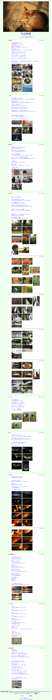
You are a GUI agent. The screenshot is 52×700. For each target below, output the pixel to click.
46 (36, 692)
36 (21, 692)
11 (25, 691)
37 (22, 692)
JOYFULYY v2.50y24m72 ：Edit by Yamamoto (26, 698)
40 (27, 692)
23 (43, 691)
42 (30, 692)
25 (46, 691)
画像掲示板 (27, 36)
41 (28, 692)
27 (49, 691)
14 (29, 691)
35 (19, 692)
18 (35, 691)
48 (39, 692)
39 (25, 692)
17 (34, 691)
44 (33, 692)
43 (31, 692)
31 (13, 692)
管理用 (31, 36)
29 (10, 692)
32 (15, 692)
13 (28, 691)
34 (18, 692)
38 (24, 692)
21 (40, 691)
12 (26, 691)
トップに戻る (22, 36)
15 (31, 691)
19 (37, 691)
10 (23, 691)
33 (16, 692)
